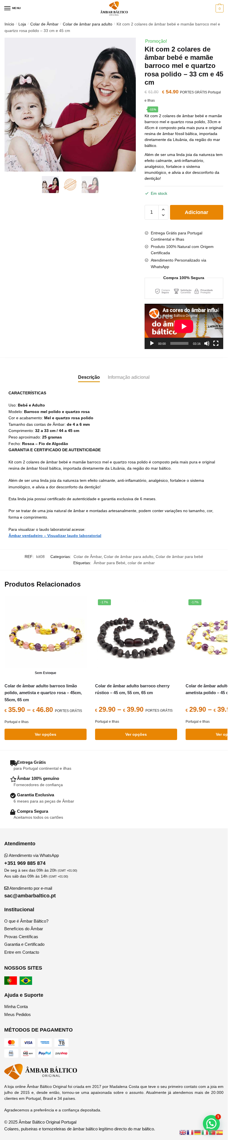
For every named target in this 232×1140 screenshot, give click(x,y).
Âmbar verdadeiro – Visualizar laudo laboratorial (54, 535)
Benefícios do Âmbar (23, 928)
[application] (184, 326)
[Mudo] (207, 343)
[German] (197, 1132)
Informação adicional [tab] (129, 377)
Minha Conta (16, 1006)
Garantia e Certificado (24, 944)
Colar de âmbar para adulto (87, 24)
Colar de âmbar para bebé (179, 556)
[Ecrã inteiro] (216, 343)
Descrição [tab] (89, 377)
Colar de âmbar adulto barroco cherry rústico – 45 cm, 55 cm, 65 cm (132, 689)
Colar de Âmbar (44, 24)
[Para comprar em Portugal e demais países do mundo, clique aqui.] (11, 983)
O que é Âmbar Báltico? (26, 921)
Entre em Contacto (21, 952)
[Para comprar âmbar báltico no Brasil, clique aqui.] (27, 983)
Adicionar (196, 212)
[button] (211, 1123)
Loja (22, 24)
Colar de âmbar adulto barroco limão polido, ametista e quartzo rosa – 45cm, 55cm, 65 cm (43, 692)
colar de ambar (141, 563)
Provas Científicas (21, 936)
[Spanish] (220, 1132)
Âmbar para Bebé (109, 563)
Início (9, 24)
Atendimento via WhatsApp (31, 859)
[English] (183, 1132)
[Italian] (205, 1132)
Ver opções (45, 734)
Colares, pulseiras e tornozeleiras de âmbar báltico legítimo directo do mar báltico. (79, 1128)
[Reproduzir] (152, 343)
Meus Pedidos (17, 1014)
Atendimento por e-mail (30, 892)
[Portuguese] (212, 1132)
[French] (190, 1132)
